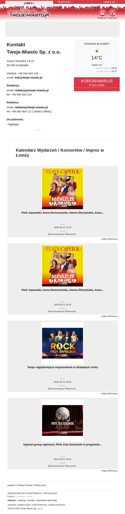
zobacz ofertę (42, 111)
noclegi (20, 485)
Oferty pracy (40, 485)
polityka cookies (24, 505)
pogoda (11, 485)
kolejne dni (97, 65)
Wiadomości (64, 2)
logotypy (13, 124)
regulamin (12, 505)
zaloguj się (109, 2)
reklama (12, 500)
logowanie (41, 500)
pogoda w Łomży (97, 43)
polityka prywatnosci (56, 505)
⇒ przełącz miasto (23, 496)
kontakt (31, 500)
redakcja (22, 500)
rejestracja (52, 500)
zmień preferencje (39, 505)
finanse (28, 485)
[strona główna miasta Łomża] (28, 12)
